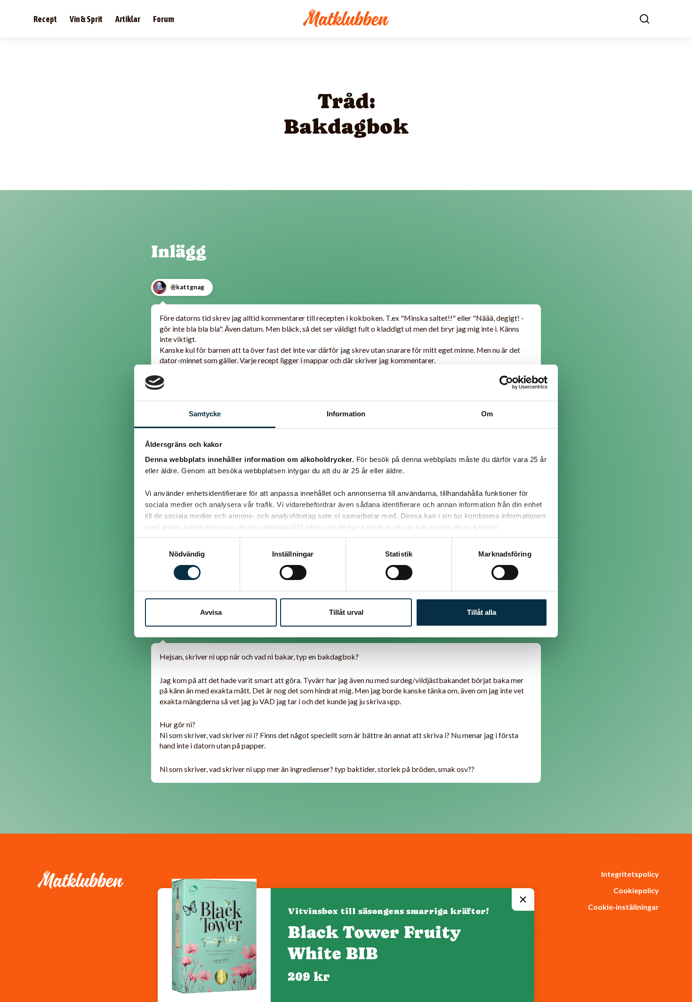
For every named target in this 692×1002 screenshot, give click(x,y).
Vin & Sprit (86, 19)
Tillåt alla (481, 612)
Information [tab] (346, 414)
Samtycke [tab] (205, 414)
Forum (163, 19)
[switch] (293, 572)
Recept (45, 19)
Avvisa (211, 612)
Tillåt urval (346, 612)
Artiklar (127, 19)
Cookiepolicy (636, 890)
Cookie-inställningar (623, 906)
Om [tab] (487, 414)
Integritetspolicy (630, 873)
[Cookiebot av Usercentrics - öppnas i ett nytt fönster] (506, 382)
